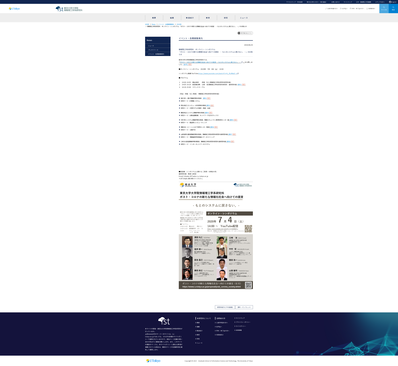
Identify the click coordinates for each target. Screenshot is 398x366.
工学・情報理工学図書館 (363, 2)
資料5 (231, 120)
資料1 (240, 84)
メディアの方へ (380, 2)
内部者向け (371, 8)
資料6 (212, 127)
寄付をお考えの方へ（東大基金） (317, 2)
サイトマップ (348, 2)
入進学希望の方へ (332, 8)
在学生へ (345, 8)
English (394, 2)
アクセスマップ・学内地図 (294, 2)
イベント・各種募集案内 (166, 24)
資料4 (207, 113)
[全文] (185, 64)
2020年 (179, 24)
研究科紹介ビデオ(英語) (225, 307)
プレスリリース (153, 50)
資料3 (208, 105)
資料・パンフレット (244, 307)
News (154, 24)
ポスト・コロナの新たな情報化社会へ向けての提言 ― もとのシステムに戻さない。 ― (210, 62)
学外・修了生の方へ (358, 8)
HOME (147, 24)
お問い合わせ (335, 2)
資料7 (230, 134)
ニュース (151, 46)
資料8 (228, 141)
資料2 (205, 98)
